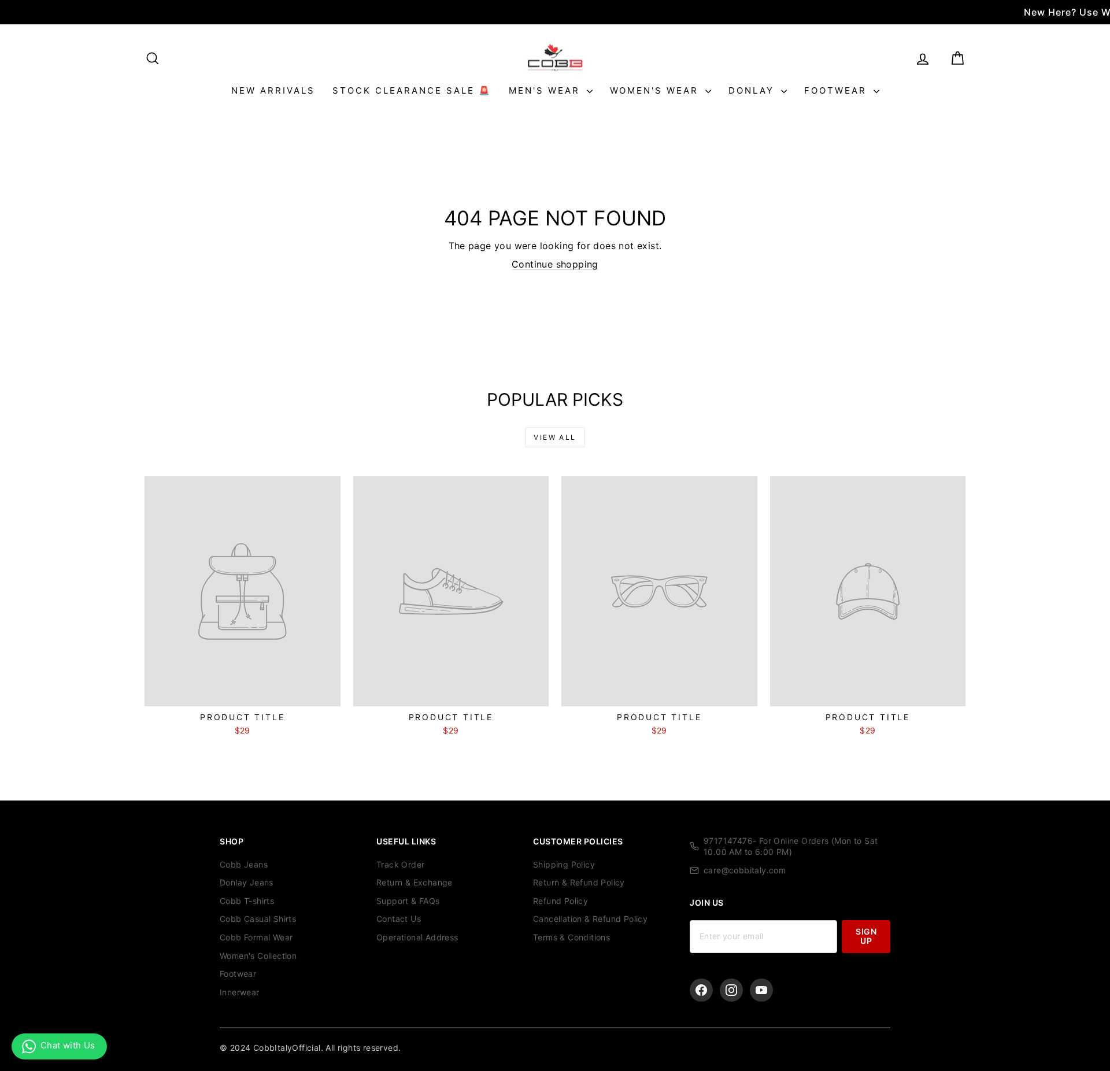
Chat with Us (67, 1045)
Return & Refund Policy (579, 882)
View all (555, 437)
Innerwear (240, 992)
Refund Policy (560, 901)
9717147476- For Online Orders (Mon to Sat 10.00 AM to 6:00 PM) (791, 846)
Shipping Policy (564, 864)
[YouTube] (761, 990)
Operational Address (417, 937)
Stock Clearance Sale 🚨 (411, 90)
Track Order (400, 864)
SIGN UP (866, 936)
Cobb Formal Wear (256, 937)
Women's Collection (258, 956)
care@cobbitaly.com (745, 870)
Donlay (753, 90)
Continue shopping (555, 264)
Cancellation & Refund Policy (590, 919)
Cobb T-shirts (247, 901)
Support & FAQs (408, 901)
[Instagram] (731, 990)
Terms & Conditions (571, 937)
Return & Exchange (414, 882)
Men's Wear (546, 90)
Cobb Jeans (244, 864)
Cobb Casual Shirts (258, 919)
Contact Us (398, 919)
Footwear (837, 90)
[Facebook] (701, 990)
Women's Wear (656, 90)
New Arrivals (273, 90)
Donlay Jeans (246, 882)
